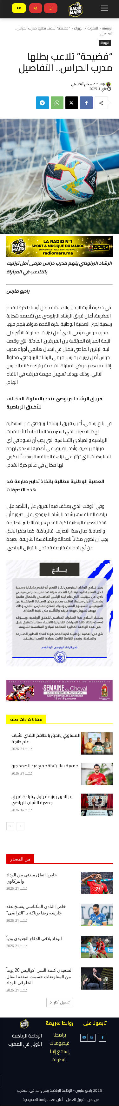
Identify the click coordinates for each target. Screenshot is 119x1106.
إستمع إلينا (59, 1051)
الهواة (78, 28)
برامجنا (59, 1034)
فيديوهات (59, 1043)
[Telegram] (42, 102)
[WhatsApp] (57, 102)
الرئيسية (107, 28)
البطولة (93, 28)
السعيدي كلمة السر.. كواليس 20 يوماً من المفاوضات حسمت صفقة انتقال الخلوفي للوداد (39, 976)
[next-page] (10, 826)
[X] (71, 102)
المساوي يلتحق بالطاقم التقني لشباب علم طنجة (45, 738)
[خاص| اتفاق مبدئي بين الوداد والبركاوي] (97, 883)
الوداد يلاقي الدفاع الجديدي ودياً (34, 938)
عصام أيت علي (82, 84)
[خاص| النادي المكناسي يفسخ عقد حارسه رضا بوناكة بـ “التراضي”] (97, 915)
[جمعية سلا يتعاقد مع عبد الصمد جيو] (97, 774)
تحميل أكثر (61, 1002)
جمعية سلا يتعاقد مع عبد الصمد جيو (44, 766)
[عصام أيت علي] (109, 84)
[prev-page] (20, 826)
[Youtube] (84, 1038)
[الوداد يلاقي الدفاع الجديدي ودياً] (97, 947)
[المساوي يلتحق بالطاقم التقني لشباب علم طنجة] (97, 743)
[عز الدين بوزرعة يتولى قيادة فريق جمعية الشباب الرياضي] (97, 805)
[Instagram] (92, 1038)
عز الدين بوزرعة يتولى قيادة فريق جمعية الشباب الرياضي (41, 799)
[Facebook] (86, 102)
